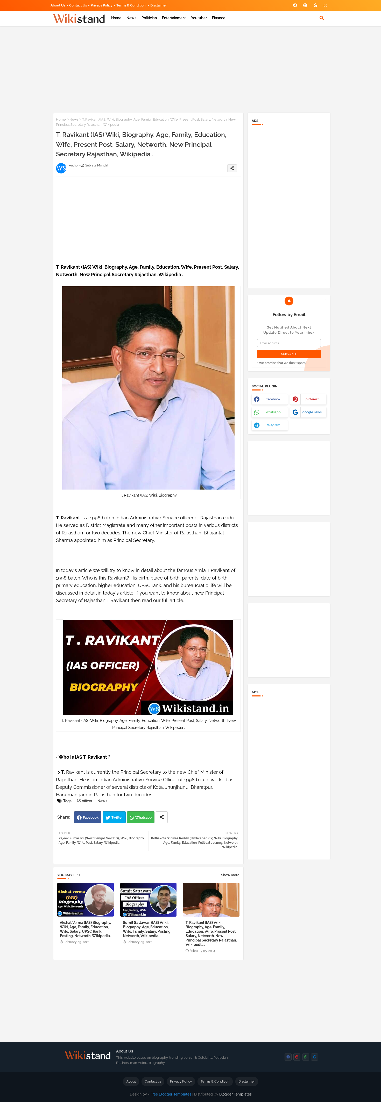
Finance (218, 18)
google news (312, 412)
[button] (321, 18)
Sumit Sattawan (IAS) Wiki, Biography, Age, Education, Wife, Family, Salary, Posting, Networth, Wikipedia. (147, 929)
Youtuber (199, 18)
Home (116, 18)
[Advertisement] (190, 68)
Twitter (117, 817)
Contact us (78, 5)
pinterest (312, 399)
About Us (58, 5)
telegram (273, 425)
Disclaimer (158, 5)
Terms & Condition (131, 5)
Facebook (90, 817)
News (131, 18)
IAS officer (83, 801)
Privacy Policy (101, 5)
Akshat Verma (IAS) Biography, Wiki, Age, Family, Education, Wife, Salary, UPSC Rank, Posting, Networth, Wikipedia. (85, 929)
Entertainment (174, 18)
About (131, 1081)
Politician (149, 18)
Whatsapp (143, 817)
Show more (230, 875)
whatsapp (273, 412)
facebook (273, 399)
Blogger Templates (235, 1094)
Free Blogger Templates (171, 1094)
